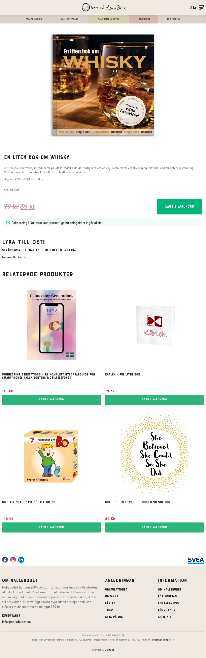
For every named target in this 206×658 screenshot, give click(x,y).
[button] (179, 206)
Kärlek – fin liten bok (122, 374)
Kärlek (110, 603)
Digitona (109, 649)
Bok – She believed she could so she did (137, 502)
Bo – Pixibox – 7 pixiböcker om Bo (28, 502)
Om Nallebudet (169, 589)
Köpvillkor (166, 610)
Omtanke (111, 596)
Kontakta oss (168, 603)
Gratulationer (116, 589)
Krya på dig (114, 617)
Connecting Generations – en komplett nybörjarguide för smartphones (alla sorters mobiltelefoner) (48, 376)
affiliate (164, 617)
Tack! (109, 610)
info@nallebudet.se (16, 621)
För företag (167, 596)
